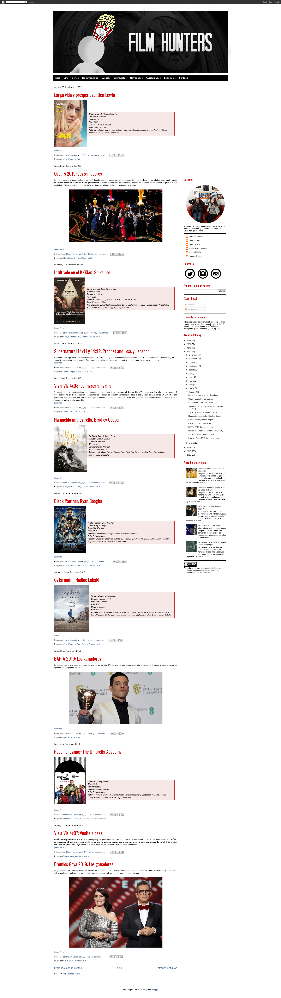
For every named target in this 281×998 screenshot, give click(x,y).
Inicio (57, 77)
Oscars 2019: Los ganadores (78, 173)
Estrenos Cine (74, 159)
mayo (191, 381)
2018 (189, 448)
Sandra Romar (195, 256)
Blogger (155, 989)
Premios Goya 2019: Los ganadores (83, 864)
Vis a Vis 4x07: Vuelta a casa (78, 832)
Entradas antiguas (166, 968)
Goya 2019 (68, 961)
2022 (189, 340)
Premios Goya (80, 961)
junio (191, 377)
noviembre (193, 358)
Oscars (77, 258)
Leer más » (59, 151)
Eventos (106, 77)
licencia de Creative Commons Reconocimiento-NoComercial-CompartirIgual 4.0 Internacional (202, 570)
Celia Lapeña (194, 244)
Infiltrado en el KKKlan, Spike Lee (82, 272)
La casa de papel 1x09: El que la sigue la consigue (212, 543)
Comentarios (192, 309)
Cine (66, 77)
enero (191, 443)
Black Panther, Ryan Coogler (78, 500)
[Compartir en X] (116, 155)
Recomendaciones (71, 819)
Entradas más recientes (68, 968)
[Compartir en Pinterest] (122, 155)
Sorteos (183, 77)
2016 (189, 455)
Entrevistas (120, 77)
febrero (192, 392)
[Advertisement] (205, 130)
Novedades (136, 77)
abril (191, 384)
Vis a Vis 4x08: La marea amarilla (82, 385)
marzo (192, 388)
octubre (192, 362)
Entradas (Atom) (73, 974)
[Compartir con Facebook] (119, 155)
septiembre (194, 366)
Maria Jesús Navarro (198, 248)
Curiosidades (153, 77)
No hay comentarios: (97, 155)
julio (191, 373)
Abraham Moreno (196, 237)
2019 (189, 352)
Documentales (90, 77)
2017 (189, 451)
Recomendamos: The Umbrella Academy (87, 751)
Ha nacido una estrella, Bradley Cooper (87, 419)
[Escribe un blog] (113, 155)
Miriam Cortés (195, 252)
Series (75, 77)
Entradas (191, 305)
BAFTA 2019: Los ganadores (77, 658)
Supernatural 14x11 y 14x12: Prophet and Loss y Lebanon (102, 351)
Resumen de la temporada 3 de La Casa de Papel (211, 489)
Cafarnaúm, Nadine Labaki (76, 579)
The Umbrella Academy (97, 819)
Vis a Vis (74, 411)
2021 (189, 344)
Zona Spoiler (87, 371)
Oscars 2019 (86, 258)
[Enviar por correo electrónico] (110, 155)
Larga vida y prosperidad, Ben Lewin (84, 94)
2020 (189, 348)
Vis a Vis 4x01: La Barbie (209, 525)
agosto (192, 370)
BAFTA (66, 737)
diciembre (193, 355)
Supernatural (75, 371)
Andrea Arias (194, 240)
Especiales (170, 77)
